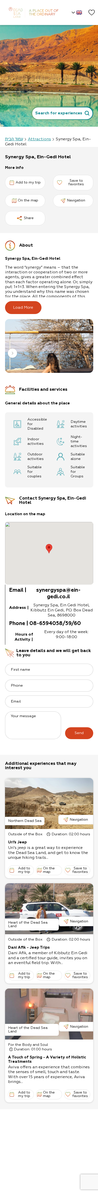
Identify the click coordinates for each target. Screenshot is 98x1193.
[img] (49, 346)
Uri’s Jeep (17, 842)
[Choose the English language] (76, 12)
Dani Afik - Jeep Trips (29, 947)
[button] (12, 353)
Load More (23, 307)
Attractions (39, 139)
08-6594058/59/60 (55, 623)
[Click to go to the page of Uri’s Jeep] (49, 803)
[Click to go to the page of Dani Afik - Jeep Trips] (49, 908)
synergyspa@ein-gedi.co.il (58, 594)
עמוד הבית (14, 139)
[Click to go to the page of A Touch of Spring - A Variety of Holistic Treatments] (49, 1014)
